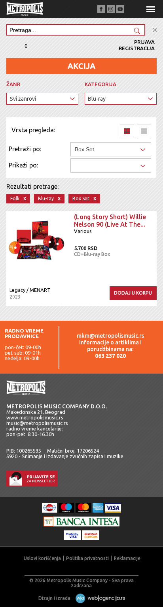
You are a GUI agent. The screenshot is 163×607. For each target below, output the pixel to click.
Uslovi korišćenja (42, 558)
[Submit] (136, 31)
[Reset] (155, 30)
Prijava (144, 42)
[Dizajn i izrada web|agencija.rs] (98, 598)
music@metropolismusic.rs (37, 423)
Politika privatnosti (87, 558)
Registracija (137, 48)
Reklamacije (127, 558)
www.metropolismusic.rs (34, 417)
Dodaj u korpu (133, 292)
